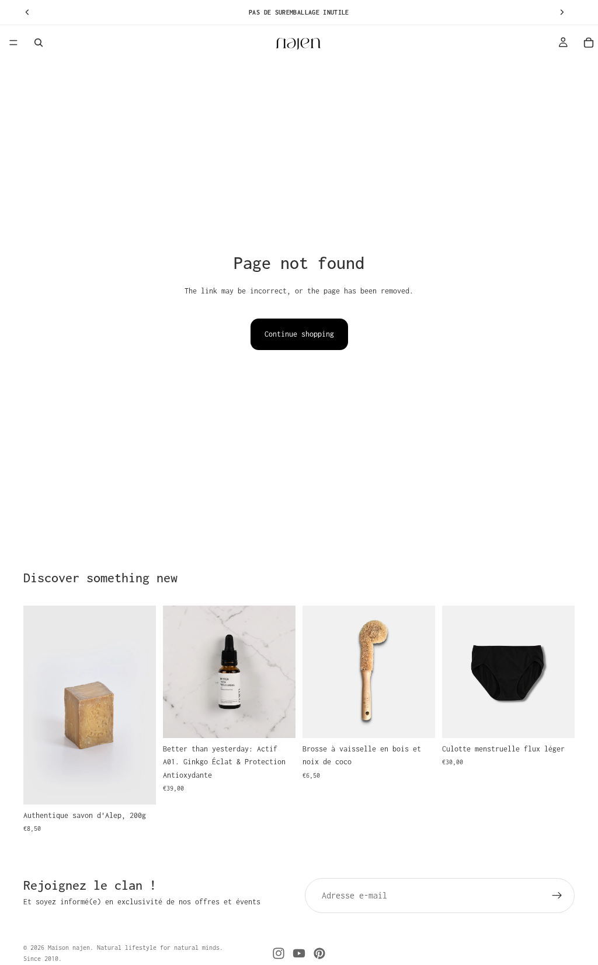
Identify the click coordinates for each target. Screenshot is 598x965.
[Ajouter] (137, 786)
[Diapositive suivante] (143, 705)
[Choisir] (556, 719)
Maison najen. (70, 947)
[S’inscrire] (557, 895)
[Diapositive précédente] (36, 705)
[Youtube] (299, 953)
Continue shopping (299, 334)
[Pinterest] (319, 953)
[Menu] (13, 42)
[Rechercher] (38, 42)
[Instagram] (279, 953)
